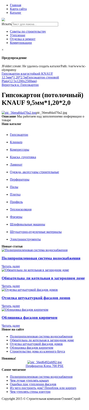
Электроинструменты (25, 239)
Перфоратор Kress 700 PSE (45, 366)
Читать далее (11, 266)
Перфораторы (19, 179)
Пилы (14, 187)
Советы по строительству (28, 31)
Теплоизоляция (20, 209)
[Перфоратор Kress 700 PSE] (44, 362)
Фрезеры (16, 217)
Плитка (15, 194)
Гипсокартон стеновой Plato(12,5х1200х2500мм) (30, 79)
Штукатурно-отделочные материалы (36, 232)
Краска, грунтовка (23, 157)
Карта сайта (18, 9)
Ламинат (16, 164)
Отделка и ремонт (22, 39)
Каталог (15, 12)
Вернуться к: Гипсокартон (20, 85)
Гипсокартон (19, 134)
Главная (15, 5)
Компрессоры (19, 149)
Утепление (17, 35)
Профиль (16, 202)
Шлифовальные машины (27, 224)
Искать (7, 24)
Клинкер (16, 142)
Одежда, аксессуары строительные (34, 172)
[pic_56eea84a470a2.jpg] (19, 112)
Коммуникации (21, 42)
